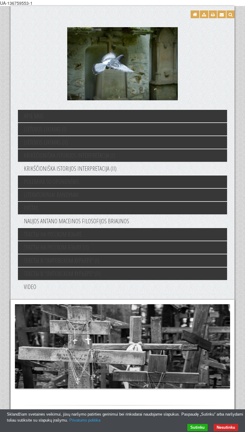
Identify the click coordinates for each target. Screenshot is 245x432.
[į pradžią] (122, 63)
